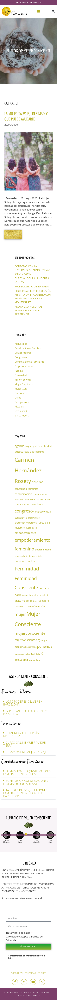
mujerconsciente (30, 633)
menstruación (29, 606)
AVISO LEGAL (17, 973)
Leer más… (13, 234)
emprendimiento (43, 549)
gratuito (20, 601)
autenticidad (45, 446)
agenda (19, 446)
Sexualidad (21, 411)
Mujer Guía (21, 388)
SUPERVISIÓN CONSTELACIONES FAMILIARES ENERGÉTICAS (25, 782)
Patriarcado (31, 646)
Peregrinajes (22, 402)
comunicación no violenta (29, 504)
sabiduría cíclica (23, 654)
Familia (19, 370)
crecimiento (34, 517)
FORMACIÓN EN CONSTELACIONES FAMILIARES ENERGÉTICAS (27, 772)
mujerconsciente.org (27, 640)
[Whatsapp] (42, 982)
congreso (24, 511)
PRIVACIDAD (30, 973)
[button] (38, 11)
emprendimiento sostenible (28, 556)
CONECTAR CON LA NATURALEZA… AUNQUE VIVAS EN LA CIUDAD (32, 269)
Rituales (19, 406)
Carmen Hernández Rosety (28, 470)
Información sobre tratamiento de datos (26, 957)
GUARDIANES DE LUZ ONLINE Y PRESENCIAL (25, 712)
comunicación (23, 494)
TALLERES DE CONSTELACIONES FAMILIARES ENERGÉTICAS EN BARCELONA (25, 793)
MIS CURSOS (22, 2)
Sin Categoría (22, 415)
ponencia (45, 646)
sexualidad (21, 660)
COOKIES (42, 973)
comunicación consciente (38, 499)
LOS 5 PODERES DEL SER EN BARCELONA (23, 702)
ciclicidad (38, 482)
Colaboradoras (23, 352)
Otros (18, 397)
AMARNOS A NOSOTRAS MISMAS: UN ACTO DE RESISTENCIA (28, 310)
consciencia (21, 517)
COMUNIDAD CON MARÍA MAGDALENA (21, 734)
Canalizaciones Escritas (27, 348)
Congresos (21, 357)
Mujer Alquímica (24, 384)
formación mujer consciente (35, 595)
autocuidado (23, 452)
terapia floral (34, 660)
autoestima (38, 451)
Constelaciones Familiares (29, 361)
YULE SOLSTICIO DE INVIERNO (32, 286)
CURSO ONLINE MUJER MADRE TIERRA (24, 744)
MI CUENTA (35, 2)
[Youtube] (33, 982)
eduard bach (30, 527)
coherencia (21, 488)
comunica (32, 488)
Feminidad (21, 375)
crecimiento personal (26, 522)
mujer (20, 614)
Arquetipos (21, 343)
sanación (38, 653)
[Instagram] (24, 982)
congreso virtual (42, 511)
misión (41, 606)
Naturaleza (21, 393)
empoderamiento (25, 533)
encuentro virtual (25, 561)
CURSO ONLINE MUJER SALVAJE (26, 752)
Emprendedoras (24, 366)
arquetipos (31, 446)
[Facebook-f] (15, 982)
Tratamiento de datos (18, 932)
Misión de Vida (23, 379)
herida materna (33, 600)
